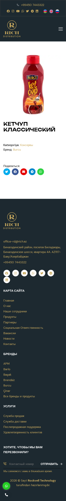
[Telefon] (6, 494)
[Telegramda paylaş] (32, 171)
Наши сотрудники (15, 311)
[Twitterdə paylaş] (6, 171)
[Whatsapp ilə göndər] (40, 171)
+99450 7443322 (32, 5)
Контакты (9, 344)
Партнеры (9, 322)
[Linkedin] (37, 11)
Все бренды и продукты (19, 396)
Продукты (9, 317)
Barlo (6, 369)
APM (6, 363)
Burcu (17, 149)
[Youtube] (17, 11)
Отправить (49, 464)
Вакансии (9, 333)
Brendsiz (9, 380)
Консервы (26, 145)
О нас (7, 306)
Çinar (6, 391)
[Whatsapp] (22, 11)
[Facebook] (8, 11)
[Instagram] (13, 11)
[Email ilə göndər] (23, 171)
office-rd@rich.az (15, 241)
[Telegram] (32, 11)
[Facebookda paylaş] (15, 171)
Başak (7, 374)
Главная (8, 300)
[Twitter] (27, 11)
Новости (9, 338)
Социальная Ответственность (23, 328)
